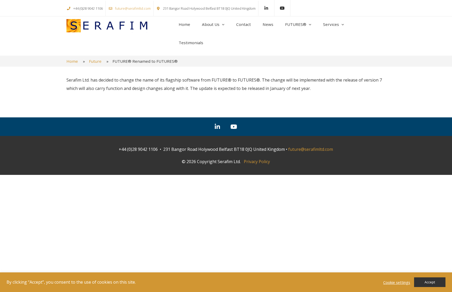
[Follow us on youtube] (282, 8)
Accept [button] (430, 282)
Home (184, 24)
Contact (243, 24)
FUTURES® (295, 24)
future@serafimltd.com (133, 8)
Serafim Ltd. (106, 26)
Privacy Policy (257, 161)
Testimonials (191, 42)
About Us (210, 24)
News (268, 24)
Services (331, 24)
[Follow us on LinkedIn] (266, 8)
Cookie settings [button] (396, 282)
